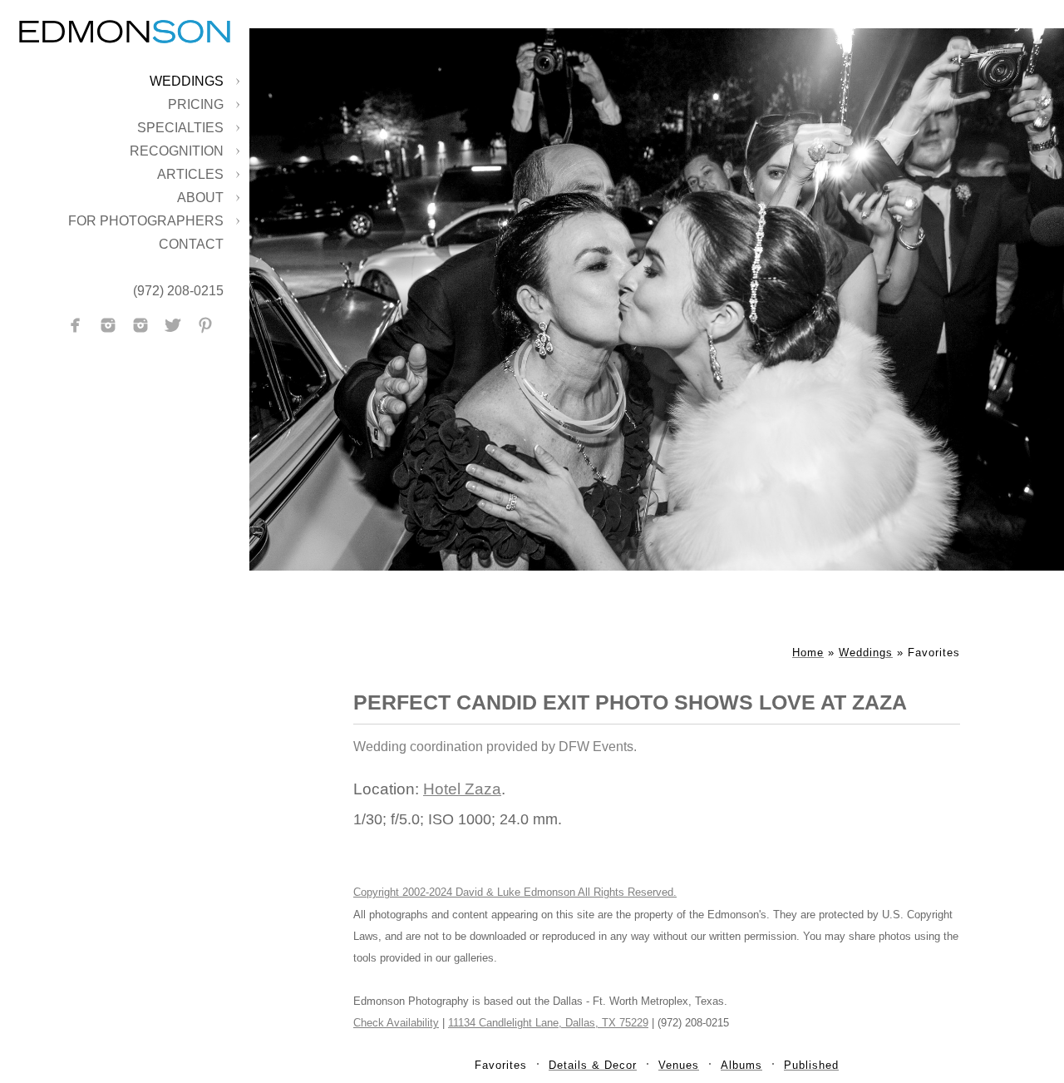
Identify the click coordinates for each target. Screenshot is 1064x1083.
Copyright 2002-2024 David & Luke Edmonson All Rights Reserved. (515, 892)
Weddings (187, 81)
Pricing (196, 104)
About (200, 197)
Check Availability (396, 1023)
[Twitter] (173, 325)
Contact (191, 244)
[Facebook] (76, 325)
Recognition (177, 151)
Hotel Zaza (462, 789)
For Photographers (146, 221)
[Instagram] (108, 325)
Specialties (180, 128)
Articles (190, 174)
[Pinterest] (205, 325)
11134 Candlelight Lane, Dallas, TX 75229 (548, 1023)
